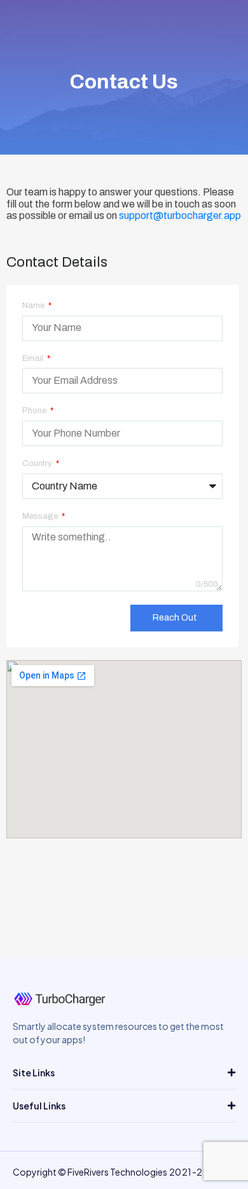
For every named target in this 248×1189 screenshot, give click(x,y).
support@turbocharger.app (180, 215)
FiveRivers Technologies (117, 1172)
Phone (35, 410)
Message (41, 516)
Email (33, 358)
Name (34, 305)
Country (38, 463)
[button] (124, 1073)
